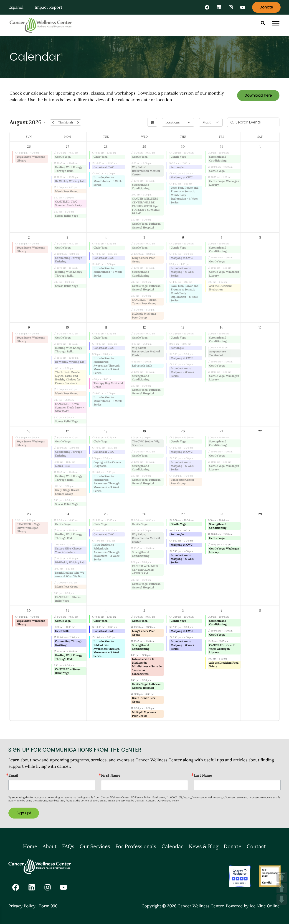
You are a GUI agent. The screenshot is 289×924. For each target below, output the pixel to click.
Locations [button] (172, 122)
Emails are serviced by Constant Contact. (132, 800)
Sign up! (24, 813)
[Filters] (152, 122)
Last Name (203, 775)
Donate (266, 7)
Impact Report (48, 7)
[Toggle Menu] (275, 23)
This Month (65, 122)
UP (281, 888)
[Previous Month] (53, 122)
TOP (281, 877)
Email (13, 775)
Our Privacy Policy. (168, 800)
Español (15, 7)
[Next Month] (78, 122)
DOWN (281, 899)
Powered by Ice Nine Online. (253, 906)
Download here (258, 95)
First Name (110, 775)
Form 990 (48, 906)
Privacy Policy (21, 906)
